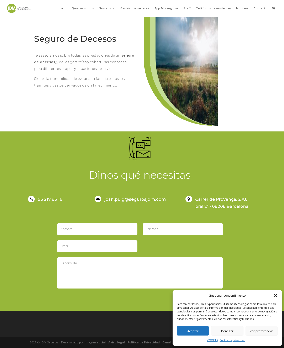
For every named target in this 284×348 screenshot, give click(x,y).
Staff (187, 8)
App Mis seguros (166, 8)
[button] (276, 296)
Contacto (260, 8)
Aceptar (193, 331)
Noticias (242, 8)
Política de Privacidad (143, 342)
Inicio (62, 8)
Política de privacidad (232, 340)
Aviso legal (116, 342)
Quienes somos (83, 8)
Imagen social (95, 342)
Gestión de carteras (134, 8)
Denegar (227, 331)
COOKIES (212, 340)
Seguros (105, 8)
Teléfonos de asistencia (213, 8)
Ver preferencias (262, 331)
